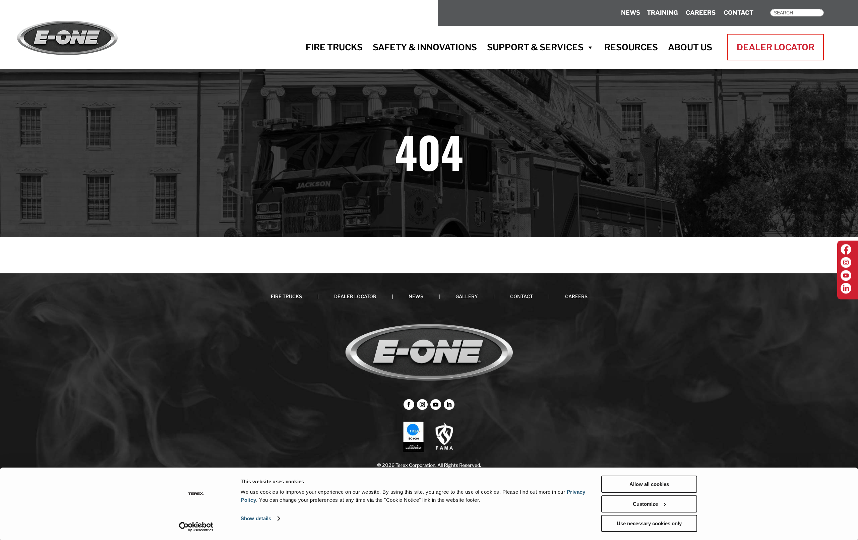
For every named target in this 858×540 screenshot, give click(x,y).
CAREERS (701, 12)
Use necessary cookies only (649, 523)
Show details (256, 518)
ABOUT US (690, 47)
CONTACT (738, 12)
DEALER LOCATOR (775, 47)
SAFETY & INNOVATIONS (425, 47)
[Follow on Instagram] (422, 404)
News (630, 12)
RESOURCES (631, 47)
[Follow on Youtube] (435, 404)
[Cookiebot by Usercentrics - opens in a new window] (196, 527)
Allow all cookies (649, 484)
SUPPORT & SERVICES (535, 47)
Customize (645, 504)
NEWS (416, 296)
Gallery (466, 296)
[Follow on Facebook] (409, 404)
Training (662, 12)
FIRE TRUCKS (334, 47)
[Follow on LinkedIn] (449, 404)
